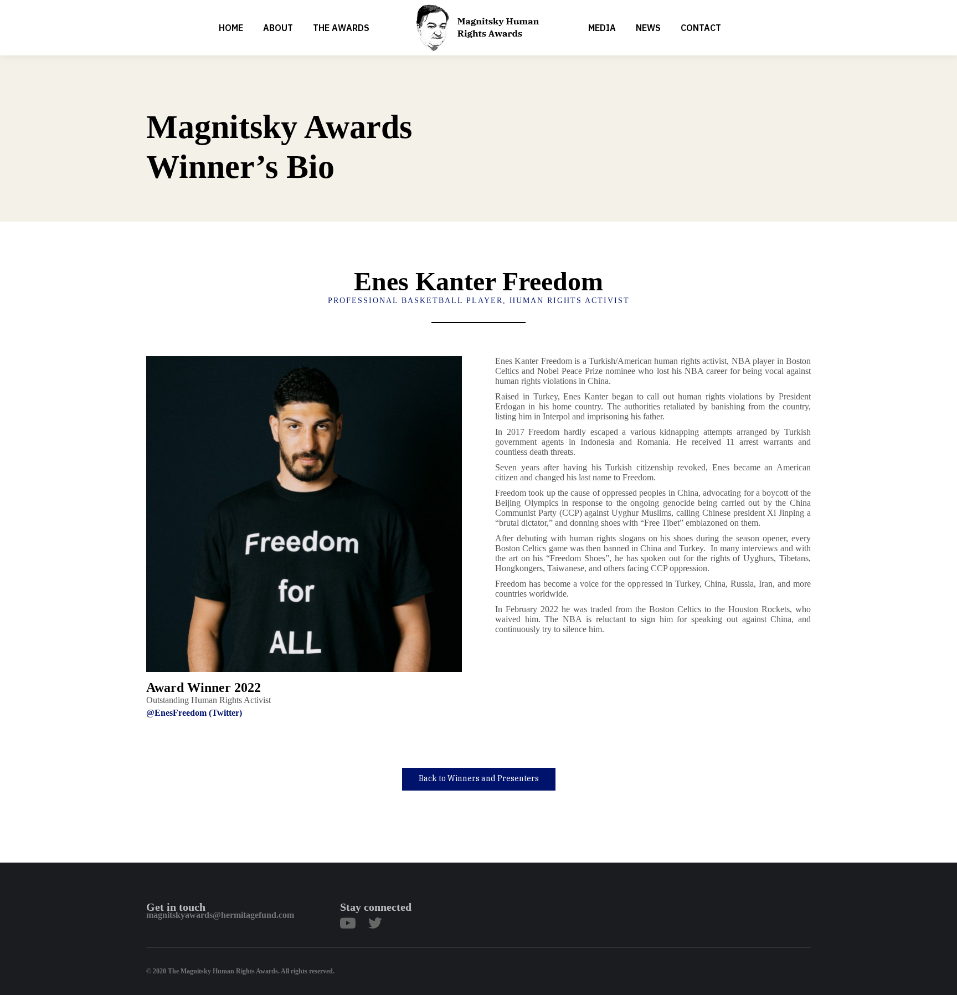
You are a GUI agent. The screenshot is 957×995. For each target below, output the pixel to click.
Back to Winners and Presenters (479, 778)
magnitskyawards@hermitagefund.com (220, 915)
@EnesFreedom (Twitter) (194, 712)
